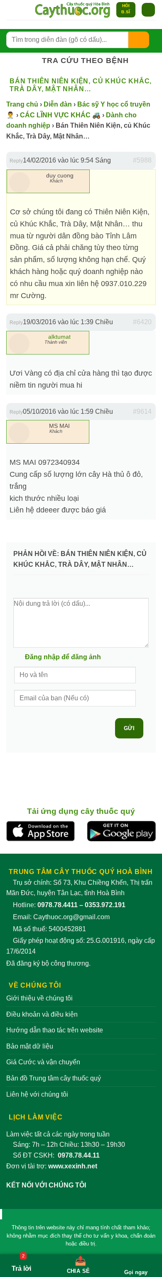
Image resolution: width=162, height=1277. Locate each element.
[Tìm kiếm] (138, 40)
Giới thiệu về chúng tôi (39, 998)
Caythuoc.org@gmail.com (71, 916)
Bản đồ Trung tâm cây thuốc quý (53, 1078)
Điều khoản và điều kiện (42, 1014)
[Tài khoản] (10, 10)
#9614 (142, 411)
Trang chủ (22, 104)
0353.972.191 (105, 904)
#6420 (142, 321)
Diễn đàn (58, 104)
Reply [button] (16, 161)
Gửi (129, 728)
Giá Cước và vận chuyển (43, 1062)
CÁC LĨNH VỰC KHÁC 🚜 (60, 115)
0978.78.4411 (57, 904)
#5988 (142, 160)
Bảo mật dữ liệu (29, 1046)
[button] (24, 10)
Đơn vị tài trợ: (51, 1166)
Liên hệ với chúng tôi (37, 1094)
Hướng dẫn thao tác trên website (54, 1030)
